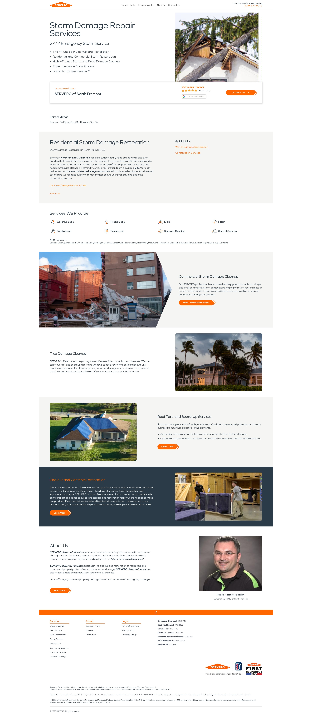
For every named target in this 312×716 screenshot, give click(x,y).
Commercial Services (59, 648)
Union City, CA (71, 122)
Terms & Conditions (130, 626)
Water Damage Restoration (191, 147)
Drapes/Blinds (176, 243)
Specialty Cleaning (58, 652)
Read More (59, 590)
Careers (89, 630)
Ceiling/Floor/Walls (138, 243)
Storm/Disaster (57, 639)
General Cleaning (58, 657)
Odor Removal (189, 243)
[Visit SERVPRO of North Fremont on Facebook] (156, 612)
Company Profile (93, 626)
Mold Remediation (58, 635)
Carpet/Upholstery (120, 243)
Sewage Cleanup (57, 243)
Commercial (145, 5)
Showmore (55, 193)
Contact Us (174, 5)
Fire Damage (56, 630)
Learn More (167, 446)
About (159, 5)
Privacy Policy (127, 630)
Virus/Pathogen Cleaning (100, 243)
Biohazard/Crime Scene (77, 243)
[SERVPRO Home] (61, 4)
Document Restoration (158, 243)
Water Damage (57, 626)
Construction (55, 643)
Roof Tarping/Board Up (208, 243)
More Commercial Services (196, 302)
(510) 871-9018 (253, 5)
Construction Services (187, 152)
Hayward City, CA (89, 122)
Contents (224, 243)
